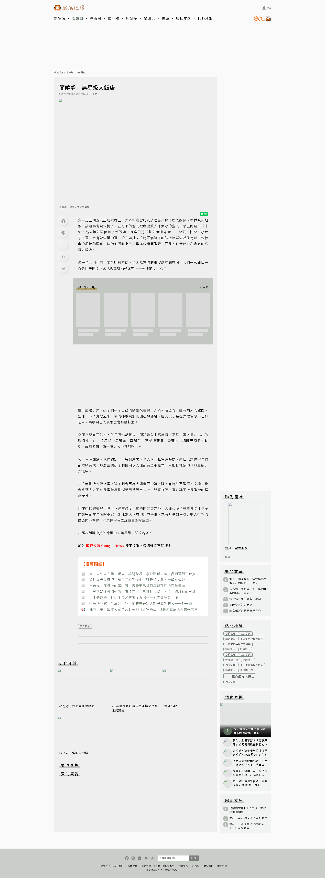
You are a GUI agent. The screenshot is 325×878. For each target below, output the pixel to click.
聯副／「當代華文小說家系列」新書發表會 (246, 826)
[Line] (63, 233)
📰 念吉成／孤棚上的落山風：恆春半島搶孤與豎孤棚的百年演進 (133, 585)
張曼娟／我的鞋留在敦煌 (245, 599)
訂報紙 (195, 865)
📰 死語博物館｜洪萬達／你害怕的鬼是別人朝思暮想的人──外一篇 (136, 603)
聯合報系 (183, 865)
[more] (203, 287)
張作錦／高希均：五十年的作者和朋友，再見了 (248, 591)
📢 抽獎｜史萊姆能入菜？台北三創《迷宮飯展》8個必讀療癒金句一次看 (139, 609)
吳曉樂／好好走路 (240, 605)
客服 (121, 865)
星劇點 (149, 18)
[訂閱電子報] (261, 18)
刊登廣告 (103, 865)
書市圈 (95, 18)
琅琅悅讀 (59, 72)
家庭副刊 (80, 72)
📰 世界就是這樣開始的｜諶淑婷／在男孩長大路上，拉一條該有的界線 (138, 591)
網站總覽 (222, 865)
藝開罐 (113, 18)
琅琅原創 (183, 18)
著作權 (156, 865)
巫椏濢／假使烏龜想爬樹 (77, 706)
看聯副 (77, 18)
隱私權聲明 (168, 865)
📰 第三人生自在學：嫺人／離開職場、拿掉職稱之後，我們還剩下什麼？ (140, 573)
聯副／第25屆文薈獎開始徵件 (248, 818)
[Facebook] (63, 221)
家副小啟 (170, 706)
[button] (63, 245)
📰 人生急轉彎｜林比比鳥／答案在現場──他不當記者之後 (129, 597)
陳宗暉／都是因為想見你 (245, 611)
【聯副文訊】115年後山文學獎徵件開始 (247, 810)
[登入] (264, 8)
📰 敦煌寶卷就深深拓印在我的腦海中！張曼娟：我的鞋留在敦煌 (133, 579)
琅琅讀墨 (205, 18)
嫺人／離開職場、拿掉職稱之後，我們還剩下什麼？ (248, 581)
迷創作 (131, 18)
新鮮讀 (59, 18)
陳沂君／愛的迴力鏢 (73, 753)
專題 (165, 18)
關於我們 (208, 865)
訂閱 (193, 858)
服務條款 (146, 865)
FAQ (114, 865)
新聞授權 (132, 865)
